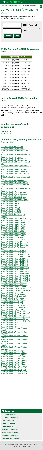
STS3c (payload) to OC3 (10, 203)
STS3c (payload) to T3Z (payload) (13, 307)
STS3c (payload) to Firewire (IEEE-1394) (16, 287)
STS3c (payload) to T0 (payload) (13, 288)
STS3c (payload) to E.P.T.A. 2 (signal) (14, 315)
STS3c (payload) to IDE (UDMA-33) (14, 283)
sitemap (32, 444)
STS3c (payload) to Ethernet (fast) (13, 198)
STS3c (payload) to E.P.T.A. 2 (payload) (15, 317)
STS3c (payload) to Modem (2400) (13, 226)
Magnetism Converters (10, 432)
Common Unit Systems (10, 439)
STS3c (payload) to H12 (9, 326)
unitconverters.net (23, 446)
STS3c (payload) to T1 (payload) (13, 294)
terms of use (12, 444)
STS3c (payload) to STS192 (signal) (14, 366)
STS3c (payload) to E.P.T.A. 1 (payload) (15, 313)
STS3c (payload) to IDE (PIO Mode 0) (14, 258)
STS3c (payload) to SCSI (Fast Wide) (14, 245)
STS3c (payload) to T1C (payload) (13, 300)
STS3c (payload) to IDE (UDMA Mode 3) (15, 279)
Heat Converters (8, 420)
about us (3, 444)
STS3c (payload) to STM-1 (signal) (13, 368)
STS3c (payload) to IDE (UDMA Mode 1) (15, 275)
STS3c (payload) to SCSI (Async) (13, 237)
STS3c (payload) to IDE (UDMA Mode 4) (15, 281)
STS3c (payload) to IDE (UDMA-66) (14, 285)
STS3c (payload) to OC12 (10, 205)
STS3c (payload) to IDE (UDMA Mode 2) (15, 277)
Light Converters (8, 426)
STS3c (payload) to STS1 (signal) (13, 351)
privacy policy (23, 444)
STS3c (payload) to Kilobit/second (13, 158)
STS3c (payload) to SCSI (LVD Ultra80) (15, 254)
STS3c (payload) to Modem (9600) (13, 228)
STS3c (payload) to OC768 (11, 213)
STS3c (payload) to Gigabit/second (14, 181)
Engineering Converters (10, 417)
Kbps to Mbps (6, 131)
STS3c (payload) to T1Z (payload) (13, 296)
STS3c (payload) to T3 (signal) (12, 304)
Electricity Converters (10, 429)
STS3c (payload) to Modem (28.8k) (13, 232)
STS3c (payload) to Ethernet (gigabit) (14, 200)
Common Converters (9, 414)
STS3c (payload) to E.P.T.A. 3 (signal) (14, 319)
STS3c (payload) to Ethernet (11, 196)
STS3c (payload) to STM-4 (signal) (13, 370)
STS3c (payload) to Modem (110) (13, 220)
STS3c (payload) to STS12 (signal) (14, 360)
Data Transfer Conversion (11, 5)
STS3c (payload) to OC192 (11, 211)
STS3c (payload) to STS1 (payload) (14, 353)
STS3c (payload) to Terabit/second (13, 192)
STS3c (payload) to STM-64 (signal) (14, 373)
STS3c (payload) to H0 (9, 322)
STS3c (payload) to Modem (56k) (13, 235)
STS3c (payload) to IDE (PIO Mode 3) (14, 264)
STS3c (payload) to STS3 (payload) (14, 356)
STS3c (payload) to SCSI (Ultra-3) (13, 252)
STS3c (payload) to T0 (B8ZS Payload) (15, 290)
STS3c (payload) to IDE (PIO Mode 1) (14, 260)
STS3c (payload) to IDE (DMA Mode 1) (15, 270)
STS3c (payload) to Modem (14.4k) (13, 230)
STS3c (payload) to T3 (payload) (13, 305)
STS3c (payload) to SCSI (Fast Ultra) (14, 243)
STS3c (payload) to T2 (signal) (12, 302)
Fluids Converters (8, 423)
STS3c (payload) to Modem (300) (13, 222)
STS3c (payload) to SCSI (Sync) (13, 239)
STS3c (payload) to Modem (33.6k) (13, 234)
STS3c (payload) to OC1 (10, 201)
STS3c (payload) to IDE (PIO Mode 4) (14, 266)
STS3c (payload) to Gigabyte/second (14, 183)
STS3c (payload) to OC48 (10, 209)
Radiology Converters (10, 435)
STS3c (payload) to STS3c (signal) (13, 358)
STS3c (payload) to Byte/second (13, 149)
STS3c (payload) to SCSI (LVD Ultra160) (16, 256)
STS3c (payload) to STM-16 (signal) (14, 372)
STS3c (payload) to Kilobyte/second (14, 160)
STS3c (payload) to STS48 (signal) (14, 364)
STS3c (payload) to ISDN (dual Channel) (16, 218)
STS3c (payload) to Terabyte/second (14, 194)
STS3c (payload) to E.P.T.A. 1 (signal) (14, 311)
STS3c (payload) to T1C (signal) (13, 298)
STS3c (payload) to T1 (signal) (12, 292)
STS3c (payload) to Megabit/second (14, 169)
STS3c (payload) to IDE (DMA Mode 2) (15, 271)
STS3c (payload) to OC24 (10, 207)
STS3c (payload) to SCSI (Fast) (12, 241)
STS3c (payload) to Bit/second (12, 147)
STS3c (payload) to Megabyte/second (14, 171)
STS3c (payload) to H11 (9, 324)
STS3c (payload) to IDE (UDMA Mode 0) (15, 273)
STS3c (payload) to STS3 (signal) (13, 355)
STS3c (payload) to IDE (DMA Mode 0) (15, 268)
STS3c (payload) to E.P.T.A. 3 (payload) (15, 321)
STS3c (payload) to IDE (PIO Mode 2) (14, 262)
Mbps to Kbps (6, 133)
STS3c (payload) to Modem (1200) (13, 224)
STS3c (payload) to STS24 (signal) (14, 362)
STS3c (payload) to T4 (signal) (12, 309)
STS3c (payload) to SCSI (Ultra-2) (13, 251)
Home (2, 5)
